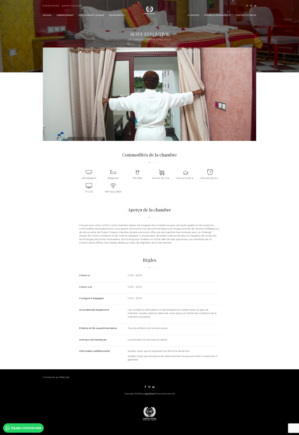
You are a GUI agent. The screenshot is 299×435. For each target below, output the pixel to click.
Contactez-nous (245, 15)
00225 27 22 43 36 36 (72, 6)
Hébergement (65, 15)
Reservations (51, 6)
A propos (193, 15)
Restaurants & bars (91, 15)
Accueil (47, 15)
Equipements (117, 15)
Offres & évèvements (217, 15)
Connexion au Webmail (56, 377)
